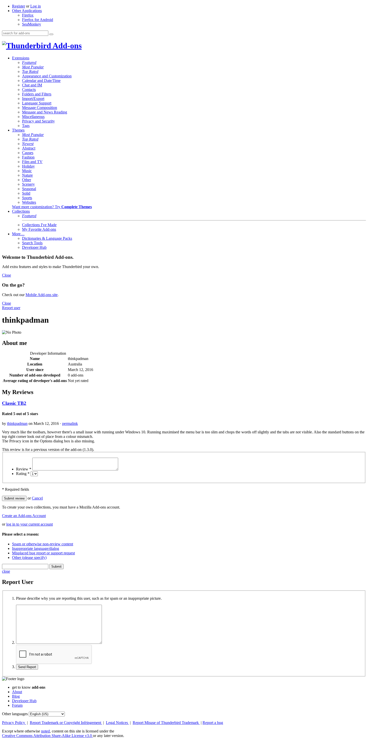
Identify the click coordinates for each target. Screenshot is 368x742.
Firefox (28, 15)
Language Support (36, 103)
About (17, 692)
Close (6, 275)
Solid (26, 193)
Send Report (27, 667)
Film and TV (32, 162)
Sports (27, 198)
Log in (35, 6)
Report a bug (213, 722)
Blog (16, 696)
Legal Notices (117, 722)
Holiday (28, 166)
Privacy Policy (14, 722)
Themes (18, 130)
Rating (23, 473)
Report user (11, 308)
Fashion (28, 157)
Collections (21, 211)
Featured (29, 62)
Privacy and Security (38, 121)
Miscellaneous (33, 116)
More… (18, 234)
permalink (70, 423)
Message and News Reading (44, 112)
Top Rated (30, 71)
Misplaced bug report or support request (43, 553)
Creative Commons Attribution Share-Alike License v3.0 (47, 735)
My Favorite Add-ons (39, 229)
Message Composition (39, 107)
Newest (28, 144)
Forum (17, 705)
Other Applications (27, 11)
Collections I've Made (39, 225)
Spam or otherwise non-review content (42, 544)
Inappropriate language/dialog (35, 548)
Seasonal (29, 189)
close (6, 571)
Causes (27, 153)
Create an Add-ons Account (24, 516)
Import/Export (33, 98)
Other (26, 180)
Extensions (20, 58)
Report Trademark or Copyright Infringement (66, 722)
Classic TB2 (14, 403)
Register (18, 6)
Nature (27, 175)
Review (23, 469)
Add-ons (66, 45)
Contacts (29, 89)
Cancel (37, 498)
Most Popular (33, 67)
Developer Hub (34, 247)
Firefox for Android (37, 20)
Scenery (28, 184)
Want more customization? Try (52, 207)
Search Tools (32, 243)
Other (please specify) (29, 557)
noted (45, 731)
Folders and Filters (36, 94)
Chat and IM (32, 85)
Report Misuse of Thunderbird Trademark (166, 722)
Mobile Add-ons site (42, 295)
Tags (26, 125)
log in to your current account (29, 524)
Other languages (15, 714)
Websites (29, 202)
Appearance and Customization (47, 76)
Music (27, 171)
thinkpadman (17, 423)
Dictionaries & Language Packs (47, 238)
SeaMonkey (31, 24)
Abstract (28, 148)
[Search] (51, 34)
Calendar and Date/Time (41, 80)
